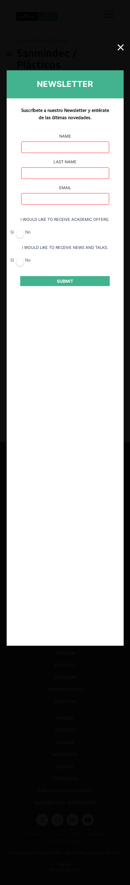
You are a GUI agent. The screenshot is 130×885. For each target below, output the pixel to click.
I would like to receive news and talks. (65, 247)
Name (65, 136)
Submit (65, 281)
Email (65, 187)
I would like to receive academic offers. (65, 219)
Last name (65, 161)
